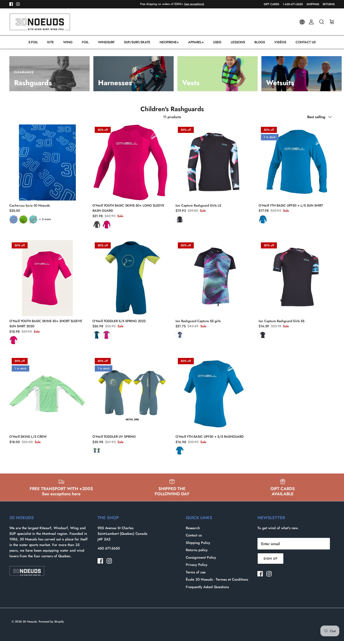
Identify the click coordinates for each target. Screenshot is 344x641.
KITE (50, 42)
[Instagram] (18, 4)
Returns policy (197, 550)
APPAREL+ (196, 42)
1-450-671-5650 (293, 4)
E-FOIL (33, 42)
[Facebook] (11, 4)
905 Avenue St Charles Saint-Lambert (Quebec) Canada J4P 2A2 (122, 533)
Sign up (270, 558)
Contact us (194, 535)
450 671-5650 (109, 548)
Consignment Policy (201, 557)
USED (217, 42)
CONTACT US (306, 42)
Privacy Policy (196, 564)
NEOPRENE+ (169, 42)
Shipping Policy (198, 542)
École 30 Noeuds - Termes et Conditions (217, 579)
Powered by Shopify (51, 621)
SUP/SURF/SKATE (137, 42)
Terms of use (195, 572)
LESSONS (238, 42)
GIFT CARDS (271, 4)
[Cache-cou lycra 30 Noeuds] (47, 162)
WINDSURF (106, 42)
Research (193, 528)
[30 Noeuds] (39, 22)
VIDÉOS (280, 42)
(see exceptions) (194, 4)
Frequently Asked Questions (207, 587)
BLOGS (259, 42)
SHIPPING (313, 4)
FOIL (85, 42)
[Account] (310, 22)
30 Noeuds (30, 621)
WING (68, 42)
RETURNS (329, 4)
